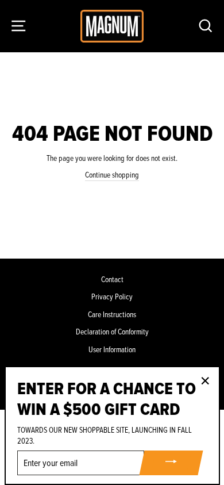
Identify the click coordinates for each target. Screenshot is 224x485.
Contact (112, 279)
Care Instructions (112, 315)
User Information (112, 350)
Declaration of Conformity (112, 332)
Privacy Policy (112, 297)
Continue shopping (112, 175)
